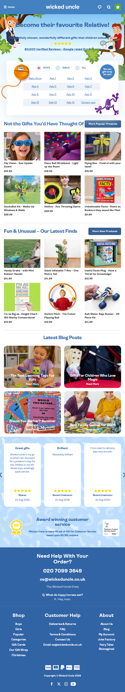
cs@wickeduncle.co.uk (62, 579)
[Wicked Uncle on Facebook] (52, 684)
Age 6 (70, 86)
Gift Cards (18, 644)
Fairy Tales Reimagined (106, 647)
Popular (18, 634)
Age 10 (70, 94)
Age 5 (52, 86)
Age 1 (53, 78)
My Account (106, 634)
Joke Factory (106, 639)
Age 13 (53, 102)
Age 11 (88, 94)
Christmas (18, 655)
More (103, 124)
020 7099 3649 (62, 571)
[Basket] (118, 7)
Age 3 (88, 78)
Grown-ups (88, 102)
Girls (18, 629)
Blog (106, 629)
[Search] (108, 7)
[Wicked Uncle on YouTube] (73, 684)
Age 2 (70, 78)
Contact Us (62, 639)
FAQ (62, 629)
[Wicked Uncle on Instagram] (66, 684)
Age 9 (52, 94)
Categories (18, 639)
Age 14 (71, 102)
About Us (106, 624)
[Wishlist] (99, 7)
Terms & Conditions (62, 634)
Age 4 (35, 86)
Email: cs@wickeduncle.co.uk (62, 644)
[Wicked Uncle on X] (59, 684)
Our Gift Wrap (18, 650)
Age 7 (88, 86)
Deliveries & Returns (62, 624)
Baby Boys (35, 78)
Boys (18, 624)
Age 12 (35, 102)
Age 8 (35, 94)
